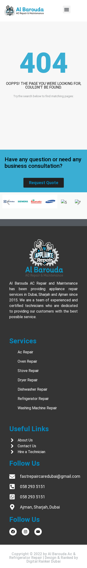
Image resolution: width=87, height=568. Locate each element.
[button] (67, 9)
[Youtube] (38, 531)
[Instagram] (25, 531)
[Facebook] (13, 531)
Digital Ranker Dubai (43, 561)
